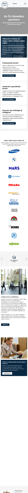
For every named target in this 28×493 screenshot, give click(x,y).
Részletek (5, 324)
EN (16, 3)
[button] (2, 259)
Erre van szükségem (9, 75)
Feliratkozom (7, 373)
